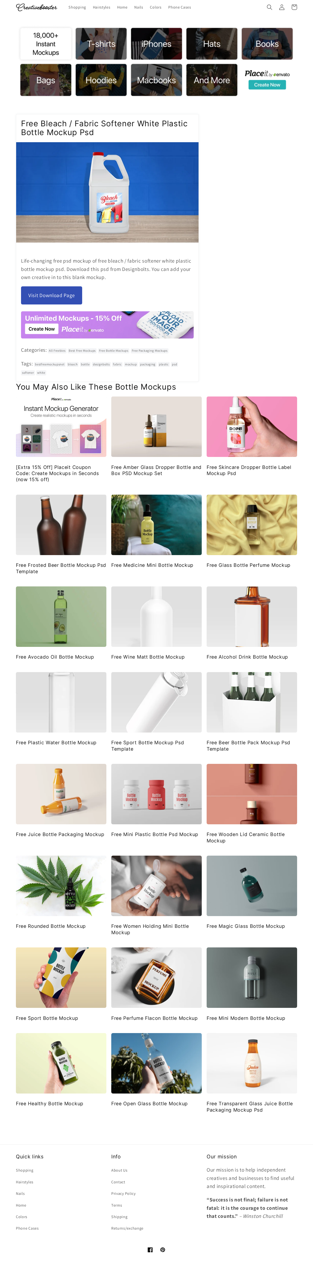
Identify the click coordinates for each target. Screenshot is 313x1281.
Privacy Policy (123, 1193)
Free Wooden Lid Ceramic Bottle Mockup (246, 837)
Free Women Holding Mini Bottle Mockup (150, 929)
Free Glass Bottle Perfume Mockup (249, 565)
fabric (117, 364)
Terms (116, 1205)
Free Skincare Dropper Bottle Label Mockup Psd (249, 470)
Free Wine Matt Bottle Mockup (148, 657)
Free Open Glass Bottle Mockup (149, 1103)
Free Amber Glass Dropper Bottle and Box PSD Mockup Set (156, 470)
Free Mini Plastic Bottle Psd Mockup (154, 834)
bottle (85, 364)
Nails (20, 1193)
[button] (269, 7)
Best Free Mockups (82, 351)
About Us (119, 1170)
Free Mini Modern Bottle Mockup (246, 1018)
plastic (164, 364)
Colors (21, 1216)
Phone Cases (27, 1228)
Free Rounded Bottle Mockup (51, 926)
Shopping (25, 1170)
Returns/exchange (127, 1228)
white (41, 373)
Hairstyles (25, 1182)
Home (21, 1205)
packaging (148, 364)
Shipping (119, 1216)
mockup (131, 364)
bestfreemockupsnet (49, 364)
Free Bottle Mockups (113, 351)
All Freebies (57, 351)
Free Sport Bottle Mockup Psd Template (147, 746)
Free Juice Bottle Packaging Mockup (60, 834)
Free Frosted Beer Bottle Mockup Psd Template (61, 568)
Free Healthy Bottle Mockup (49, 1103)
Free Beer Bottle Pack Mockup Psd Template (248, 746)
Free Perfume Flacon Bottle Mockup (154, 1018)
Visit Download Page (51, 295)
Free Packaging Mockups (150, 351)
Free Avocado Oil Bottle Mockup (55, 657)
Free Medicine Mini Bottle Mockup (152, 565)
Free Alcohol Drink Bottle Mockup (247, 657)
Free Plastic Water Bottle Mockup (56, 742)
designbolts (101, 364)
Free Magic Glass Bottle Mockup (246, 926)
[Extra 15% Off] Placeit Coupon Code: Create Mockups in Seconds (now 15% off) (57, 473)
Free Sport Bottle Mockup (47, 1018)
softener (28, 373)
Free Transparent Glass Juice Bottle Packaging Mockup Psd (250, 1107)
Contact (118, 1182)
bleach (73, 364)
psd (174, 364)
